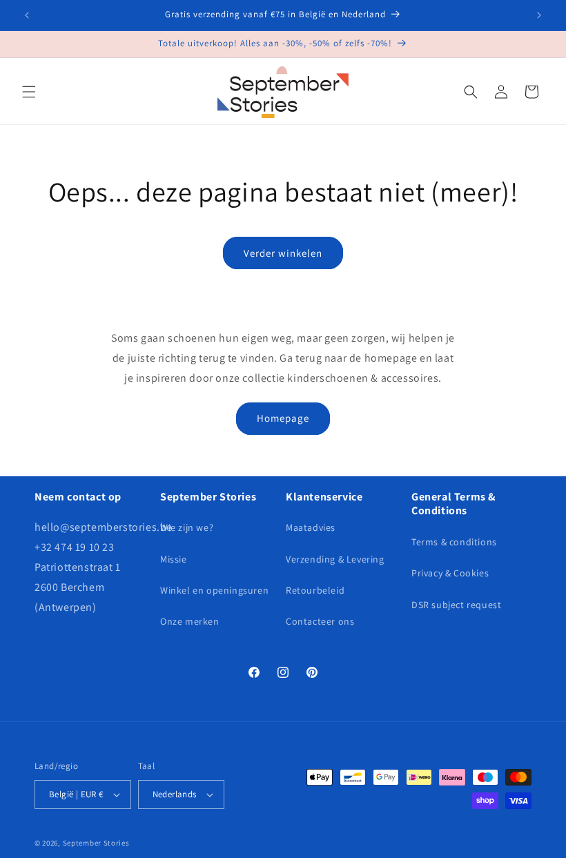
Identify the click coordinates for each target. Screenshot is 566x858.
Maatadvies (310, 527)
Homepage (283, 418)
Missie (173, 559)
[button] (29, 92)
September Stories (96, 843)
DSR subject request (456, 604)
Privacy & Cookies (450, 573)
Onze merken (189, 621)
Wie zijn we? (186, 527)
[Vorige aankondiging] (27, 15)
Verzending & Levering (335, 559)
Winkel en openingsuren (214, 590)
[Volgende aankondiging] (539, 15)
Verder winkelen (283, 253)
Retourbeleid (315, 590)
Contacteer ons (320, 621)
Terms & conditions (454, 542)
